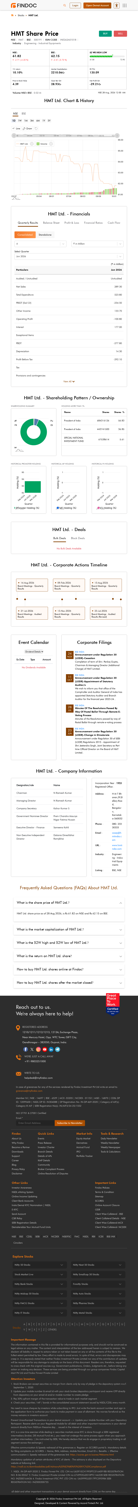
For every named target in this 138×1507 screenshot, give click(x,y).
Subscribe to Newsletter (69, 1123)
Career (15, 1160)
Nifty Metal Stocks (82, 1312)
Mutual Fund (83, 1147)
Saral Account (19, 1214)
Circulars (18, 1243)
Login (75, 5)
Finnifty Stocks (80, 1284)
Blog (14, 1164)
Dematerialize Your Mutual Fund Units (31, 1227)
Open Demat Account (97, 5)
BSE (21, 1236)
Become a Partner (21, 1147)
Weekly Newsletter (110, 1143)
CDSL (29, 1236)
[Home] (12, 14)
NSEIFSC (66, 1236)
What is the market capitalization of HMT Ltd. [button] (50, 929)
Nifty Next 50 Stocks (83, 1264)
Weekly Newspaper (110, 1147)
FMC (77, 1236)
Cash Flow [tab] (114, 222)
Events (41, 1138)
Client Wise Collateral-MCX (109, 1222)
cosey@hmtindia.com (117, 836)
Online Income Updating (24, 1196)
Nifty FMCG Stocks (24, 1303)
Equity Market (83, 1138)
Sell (120, 33)
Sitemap (99, 1196)
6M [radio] (38, 120)
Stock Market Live (24, 1274)
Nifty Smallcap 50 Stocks (86, 1274)
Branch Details (45, 1151)
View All (67, 381)
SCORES (99, 1200)
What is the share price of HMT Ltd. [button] (43, 903)
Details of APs (45, 1156)
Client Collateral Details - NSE (110, 1218)
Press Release (44, 1143)
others (52, 1329)
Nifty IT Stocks (22, 1312)
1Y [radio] (43, 120)
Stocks (21, 15)
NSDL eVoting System (22, 1192)
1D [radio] (13, 120)
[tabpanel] (69, 162)
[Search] (64, 5)
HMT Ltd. (33, 15)
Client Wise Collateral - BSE (109, 1214)
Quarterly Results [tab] (28, 222)
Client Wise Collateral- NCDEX (110, 1227)
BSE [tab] (24, 113)
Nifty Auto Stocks (82, 1293)
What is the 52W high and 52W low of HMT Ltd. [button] (53, 943)
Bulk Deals (59, 538)
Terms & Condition (104, 1192)
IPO (78, 1151)
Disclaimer (17, 1173)
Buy (105, 33)
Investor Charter (46, 1147)
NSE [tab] (15, 113)
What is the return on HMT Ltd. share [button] (44, 956)
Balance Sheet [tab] (51, 222)
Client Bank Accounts (22, 1200)
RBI (93, 1236)
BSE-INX (111, 1236)
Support (16, 1156)
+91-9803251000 (35, 1061)
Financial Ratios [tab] (93, 222)
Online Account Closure (107, 1205)
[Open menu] (124, 5)
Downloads (17, 1151)
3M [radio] (32, 120)
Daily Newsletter (109, 1138)
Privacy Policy (18, 1169)
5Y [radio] (49, 120)
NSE (14, 1236)
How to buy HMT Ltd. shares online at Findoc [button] (50, 969)
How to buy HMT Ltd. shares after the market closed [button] (55, 983)
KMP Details (44, 1160)
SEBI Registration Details (24, 1222)
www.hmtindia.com (117, 847)
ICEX (101, 1236)
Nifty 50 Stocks (22, 1264)
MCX (45, 1236)
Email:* (19, 1118)
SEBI (37, 1236)
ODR (97, 1209)
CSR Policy (17, 1218)
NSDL (86, 1236)
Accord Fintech (87, 1503)
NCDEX (55, 1236)
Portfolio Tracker (84, 1156)
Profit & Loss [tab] (71, 222)
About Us (16, 1138)
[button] (16, 128)
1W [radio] (20, 120)
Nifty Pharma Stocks (83, 1303)
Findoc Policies (102, 1187)
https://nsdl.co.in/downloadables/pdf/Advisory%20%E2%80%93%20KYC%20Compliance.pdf (58, 1466)
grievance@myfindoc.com (29, 1090)
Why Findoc (18, 1143)
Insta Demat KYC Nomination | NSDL (31, 1205)
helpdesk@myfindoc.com (38, 1077)
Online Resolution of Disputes (53, 1173)
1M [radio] (26, 120)
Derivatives (81, 1143)
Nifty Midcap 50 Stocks (27, 1293)
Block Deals (78, 538)
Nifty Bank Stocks (24, 1284)
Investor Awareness (22, 1187)
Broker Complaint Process (51, 1169)
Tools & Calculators (110, 1151)
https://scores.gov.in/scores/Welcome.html (92, 1454)
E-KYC (15, 1209)
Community (44, 1164)
